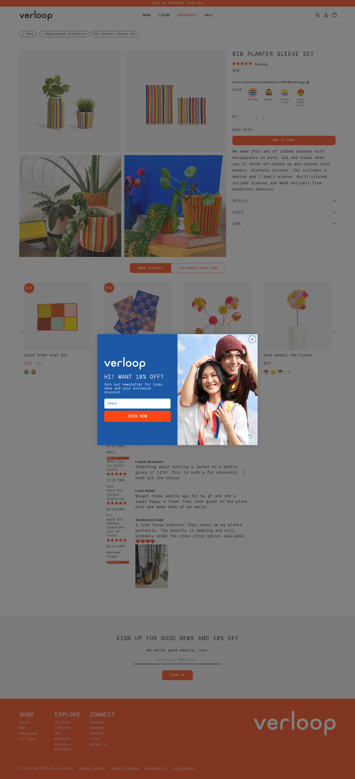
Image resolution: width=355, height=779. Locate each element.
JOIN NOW (137, 416)
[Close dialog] (252, 339)
